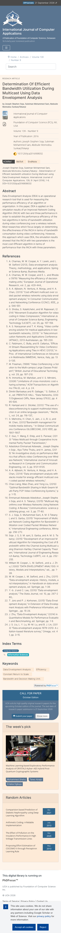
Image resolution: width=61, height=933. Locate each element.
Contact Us (42, 901)
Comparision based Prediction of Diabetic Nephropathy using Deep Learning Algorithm (22, 812)
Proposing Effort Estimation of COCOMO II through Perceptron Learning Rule (21, 848)
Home (14, 57)
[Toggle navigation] (6, 47)
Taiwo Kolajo (36, 779)
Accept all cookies (24, 927)
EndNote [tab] (32, 161)
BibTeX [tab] (19, 161)
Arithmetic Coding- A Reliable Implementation (20, 824)
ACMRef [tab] (7, 161)
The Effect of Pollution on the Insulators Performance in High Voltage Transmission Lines (21, 835)
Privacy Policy (28, 901)
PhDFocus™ (10, 880)
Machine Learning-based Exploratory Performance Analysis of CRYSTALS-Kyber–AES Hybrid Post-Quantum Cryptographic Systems (30, 768)
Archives (24, 57)
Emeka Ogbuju (14, 784)
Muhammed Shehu (16, 779)
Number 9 (16, 60)
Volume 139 (38, 57)
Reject (43, 927)
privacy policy (44, 916)
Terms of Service (10, 901)
